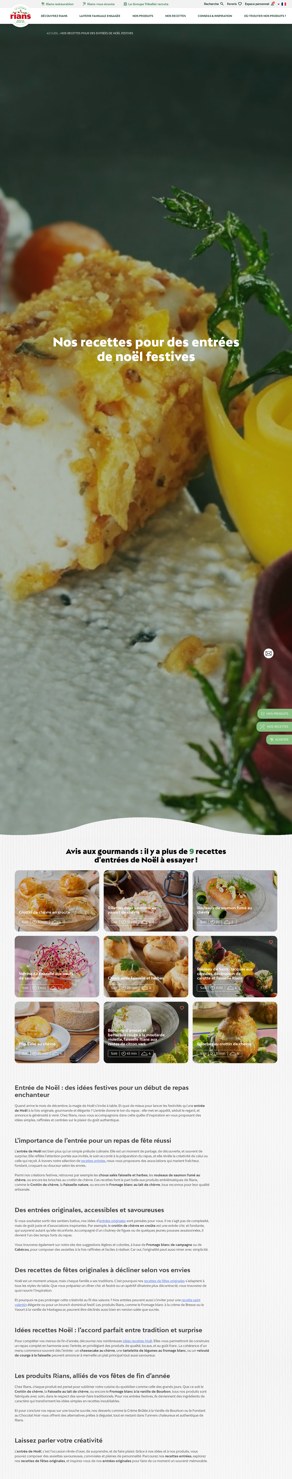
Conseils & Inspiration (215, 16)
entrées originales (112, 1221)
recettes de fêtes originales (164, 1281)
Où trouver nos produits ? (265, 16)
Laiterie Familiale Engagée (99, 16)
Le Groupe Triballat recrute (145, 4)
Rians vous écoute (98, 4)
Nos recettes (175, 16)
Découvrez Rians (54, 16)
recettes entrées (93, 1161)
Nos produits (142, 16)
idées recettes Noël (137, 1341)
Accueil (52, 33)
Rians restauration (57, 4)
